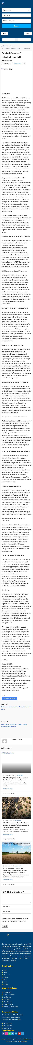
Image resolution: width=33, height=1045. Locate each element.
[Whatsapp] (9, 1033)
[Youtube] (19, 1033)
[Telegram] (22, 1033)
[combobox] (16, 10)
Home (4, 46)
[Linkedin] (16, 1033)
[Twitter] (12, 1033)
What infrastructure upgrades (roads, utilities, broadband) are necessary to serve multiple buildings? (16, 825)
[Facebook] (3, 1033)
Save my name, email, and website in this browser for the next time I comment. (15, 920)
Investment (12, 46)
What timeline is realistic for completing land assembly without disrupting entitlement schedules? (15, 870)
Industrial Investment (9, 698)
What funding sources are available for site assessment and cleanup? (15, 779)
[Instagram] (6, 1033)
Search (16, 26)
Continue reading (8, 788)
